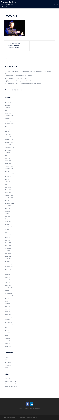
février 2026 (8, 113)
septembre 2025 (9, 123)
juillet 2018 (8, 298)
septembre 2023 (9, 174)
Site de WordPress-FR (11, 386)
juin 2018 (7, 301)
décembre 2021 (9, 224)
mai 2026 (7, 108)
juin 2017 (7, 333)
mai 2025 (7, 129)
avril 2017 (7, 338)
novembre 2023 (9, 168)
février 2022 (8, 219)
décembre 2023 (9, 166)
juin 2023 (7, 179)
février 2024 (8, 160)
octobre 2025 (8, 121)
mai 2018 (7, 303)
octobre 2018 (8, 293)
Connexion (8, 378)
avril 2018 (7, 306)
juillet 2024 (8, 150)
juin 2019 (7, 272)
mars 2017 (7, 341)
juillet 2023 (8, 176)
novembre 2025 (9, 118)
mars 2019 (7, 280)
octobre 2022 (8, 200)
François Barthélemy (9, 2)
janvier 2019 (8, 285)
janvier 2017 (8, 346)
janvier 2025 (8, 137)
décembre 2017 (9, 317)
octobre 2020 (8, 248)
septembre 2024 (9, 147)
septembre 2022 (9, 203)
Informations (8, 362)
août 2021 (7, 232)
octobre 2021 (8, 229)
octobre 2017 (8, 322)
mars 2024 (8, 158)
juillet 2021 (8, 235)
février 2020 (8, 256)
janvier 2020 (8, 258)
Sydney (35, 417)
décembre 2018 (9, 288)
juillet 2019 (8, 269)
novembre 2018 (9, 290)
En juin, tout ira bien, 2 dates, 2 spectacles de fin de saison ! (21, 81)
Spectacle (7, 367)
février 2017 (8, 343)
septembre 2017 (9, 325)
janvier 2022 (8, 221)
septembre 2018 (9, 296)
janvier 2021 (8, 245)
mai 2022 (7, 211)
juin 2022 (7, 208)
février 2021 (8, 243)
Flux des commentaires (11, 384)
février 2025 (8, 134)
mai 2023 (7, 182)
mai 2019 (7, 274)
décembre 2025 (9, 115)
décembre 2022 (9, 195)
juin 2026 (7, 105)
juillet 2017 (8, 330)
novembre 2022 (9, 198)
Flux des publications (10, 381)
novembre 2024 (9, 142)
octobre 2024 (8, 145)
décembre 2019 (9, 261)
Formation (7, 359)
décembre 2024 (9, 139)
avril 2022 (7, 213)
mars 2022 (8, 216)
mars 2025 (8, 131)
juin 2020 (7, 251)
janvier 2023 (8, 192)
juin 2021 (7, 237)
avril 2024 (7, 155)
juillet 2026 (8, 102)
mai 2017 (7, 335)
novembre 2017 (9, 319)
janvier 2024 (8, 163)
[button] (54, 4)
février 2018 (8, 311)
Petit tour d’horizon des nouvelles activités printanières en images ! (23, 83)
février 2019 (8, 282)
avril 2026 (7, 110)
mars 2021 (7, 240)
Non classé (8, 365)
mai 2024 (7, 152)
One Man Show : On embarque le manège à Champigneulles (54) (14, 45)
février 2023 (8, 190)
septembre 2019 (9, 266)
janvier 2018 (8, 314)
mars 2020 (8, 253)
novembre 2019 (9, 264)
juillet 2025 (8, 126)
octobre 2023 (8, 171)
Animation (7, 357)
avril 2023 (7, 184)
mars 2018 (7, 309)
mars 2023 (8, 187)
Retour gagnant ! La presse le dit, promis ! (16, 78)
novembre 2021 (9, 227)
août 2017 (7, 327)
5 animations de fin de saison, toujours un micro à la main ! (21, 75)
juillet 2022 (8, 205)
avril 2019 (7, 277)
